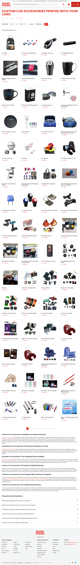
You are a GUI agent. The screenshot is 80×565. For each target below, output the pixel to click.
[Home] (6, 4)
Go (46, 24)
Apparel (15, 542)
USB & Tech (4, 552)
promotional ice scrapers (25, 479)
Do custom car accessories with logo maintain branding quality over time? (19, 518)
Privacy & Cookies (6, 562)
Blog (54, 548)
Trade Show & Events (41, 542)
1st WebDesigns (49, 562)
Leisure (7, 18)
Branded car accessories (8, 459)
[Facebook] (37, 537)
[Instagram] (42, 537)
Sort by (32, 24)
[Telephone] (63, 4)
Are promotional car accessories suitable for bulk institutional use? (18, 513)
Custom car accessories (8, 437)
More (26, 548)
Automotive (12, 18)
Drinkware (4, 546)
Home (3, 18)
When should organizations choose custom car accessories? (16, 500)
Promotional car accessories (9, 449)
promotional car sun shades (39, 479)
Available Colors (56, 550)
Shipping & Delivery (28, 562)
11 (52, 428)
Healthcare (27, 544)
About (54, 546)
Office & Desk (17, 544)
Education (39, 544)
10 (49, 428)
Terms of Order (13, 562)
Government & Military (42, 550)
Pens (3, 548)
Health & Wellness (41, 554)
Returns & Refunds (20, 562)
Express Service (28, 546)
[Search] (14, 4)
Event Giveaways (5, 550)
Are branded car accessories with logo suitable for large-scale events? (19, 509)
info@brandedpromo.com (72, 542)
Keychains (16, 548)
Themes (15, 550)
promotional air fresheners (11, 479)
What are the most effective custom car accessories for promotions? (18, 505)
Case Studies (55, 544)
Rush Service (55, 542)
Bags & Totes (16, 552)
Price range (5, 24)
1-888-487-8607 (71, 544)
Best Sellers (4, 544)
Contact (54, 552)
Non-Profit (39, 546)
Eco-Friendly (28, 542)
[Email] (68, 4)
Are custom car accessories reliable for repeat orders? (15, 522)
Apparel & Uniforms (41, 552)
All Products (4, 542)
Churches (39, 556)
